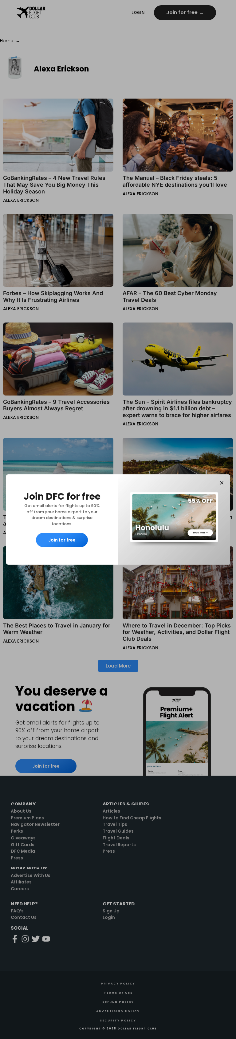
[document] (118, 519)
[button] (221, 483)
